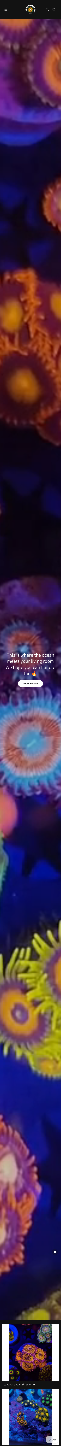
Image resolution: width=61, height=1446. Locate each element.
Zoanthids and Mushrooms (17, 1384)
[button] (6, 9)
